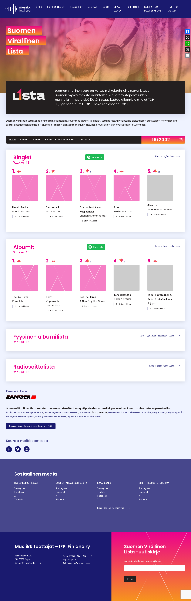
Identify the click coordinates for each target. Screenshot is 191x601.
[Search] (171, 7)
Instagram (19, 488)
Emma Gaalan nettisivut (110, 507)
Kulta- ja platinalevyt (153, 8)
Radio (48, 139)
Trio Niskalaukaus (159, 299)
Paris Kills (17, 301)
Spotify (72, 416)
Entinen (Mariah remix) (93, 215)
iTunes (125, 412)
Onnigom (11, 416)
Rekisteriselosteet (73, 563)
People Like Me (21, 211)
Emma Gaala (118, 8)
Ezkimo (84, 207)
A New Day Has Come (92, 301)
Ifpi (39, 6)
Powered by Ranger (17, 391)
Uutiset (134, 6)
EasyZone (85, 412)
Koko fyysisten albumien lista (158, 335)
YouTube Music (92, 416)
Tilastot (76, 6)
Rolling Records (44, 416)
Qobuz (30, 416)
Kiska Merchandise (140, 412)
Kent (49, 296)
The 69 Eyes (20, 296)
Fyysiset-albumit (65, 139)
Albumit (37, 139)
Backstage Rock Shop (56, 412)
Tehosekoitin (122, 294)
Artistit (84, 139)
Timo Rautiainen (158, 294)
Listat (93, 6)
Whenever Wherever (159, 209)
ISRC (106, 6)
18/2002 (161, 139)
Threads (18, 499)
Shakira (152, 205)
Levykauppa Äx (175, 412)
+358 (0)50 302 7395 (74, 555)
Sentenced (52, 207)
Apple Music (36, 412)
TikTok (101, 492)
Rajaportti (153, 303)
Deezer (74, 412)
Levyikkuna (158, 412)
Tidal (80, 416)
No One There (54, 211)
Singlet (24, 139)
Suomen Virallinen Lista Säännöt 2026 (31, 426)
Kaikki (12, 139)
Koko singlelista (165, 156)
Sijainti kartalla (25, 563)
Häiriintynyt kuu (122, 211)
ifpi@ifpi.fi (70, 559)
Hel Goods (114, 412)
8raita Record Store (17, 412)
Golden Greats (122, 299)
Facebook (19, 492)
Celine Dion (88, 296)
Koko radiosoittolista (162, 365)
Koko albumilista (165, 246)
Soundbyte (60, 416)
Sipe (116, 207)
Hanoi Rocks (20, 207)
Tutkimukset (56, 6)
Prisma (22, 416)
